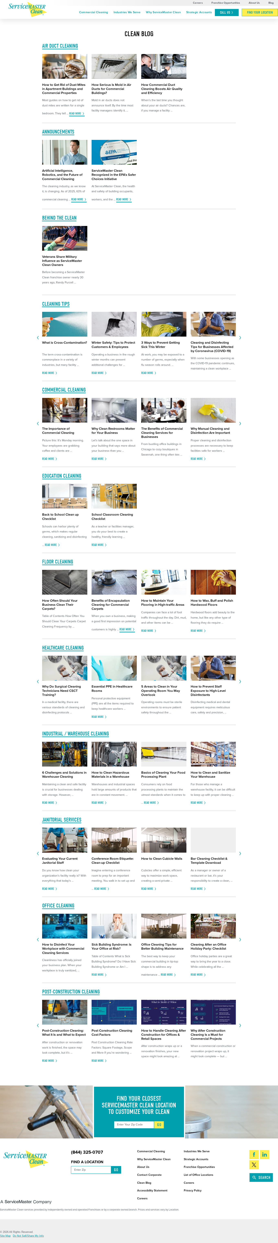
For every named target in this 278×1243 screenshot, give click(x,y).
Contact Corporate (149, 1175)
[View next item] (240, 338)
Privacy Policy (192, 1190)
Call (225, 12)
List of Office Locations (198, 1175)
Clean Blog (144, 1183)
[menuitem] (93, 12)
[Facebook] (254, 1154)
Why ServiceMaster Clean (163, 12)
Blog (271, 2)
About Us (254, 2)
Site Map (5, 1236)
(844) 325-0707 (87, 1152)
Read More (75, 113)
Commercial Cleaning (93, 12)
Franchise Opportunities (225, 2)
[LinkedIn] (264, 1154)
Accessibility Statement (152, 1190)
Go (159, 1124)
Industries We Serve (127, 12)
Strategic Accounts (199, 12)
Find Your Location (260, 12)
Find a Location (87, 1162)
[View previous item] (37, 338)
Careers (198, 2)
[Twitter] (254, 1164)
